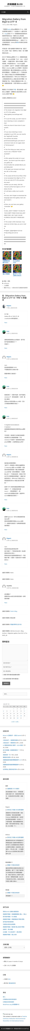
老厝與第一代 (6, 755)
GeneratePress (25, 1028)
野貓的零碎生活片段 (15, 624)
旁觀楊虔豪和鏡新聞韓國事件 (11, 764)
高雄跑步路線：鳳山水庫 (10, 934)
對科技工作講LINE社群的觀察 (15, 810)
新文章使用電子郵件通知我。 (11, 679)
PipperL (9, 305)
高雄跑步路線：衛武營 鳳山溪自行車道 (13, 927)
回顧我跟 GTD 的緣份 (13, 788)
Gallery (9, 29)
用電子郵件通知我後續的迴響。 (12, 674)
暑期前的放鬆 (6, 757)
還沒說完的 (12, 983)
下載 (14, 89)
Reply (5, 322)
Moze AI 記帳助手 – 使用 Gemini (12, 735)
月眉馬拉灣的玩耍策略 (9, 924)
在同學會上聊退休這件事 (10, 769)
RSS (9, 979)
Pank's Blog (13, 611)
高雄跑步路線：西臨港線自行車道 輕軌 (13, 919)
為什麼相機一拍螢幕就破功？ (11, 750)
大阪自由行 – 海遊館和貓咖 (10, 740)
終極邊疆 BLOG (15, 4)
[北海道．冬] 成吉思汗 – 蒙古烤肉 (12, 932)
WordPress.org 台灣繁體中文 (11, 1004)
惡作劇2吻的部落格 (8, 922)
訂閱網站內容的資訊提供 (10, 999)
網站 (17, 42)
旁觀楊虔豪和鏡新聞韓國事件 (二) (12, 760)
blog (6, 33)
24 (21, 715)
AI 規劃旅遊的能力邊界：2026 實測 (13, 745)
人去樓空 (6, 285)
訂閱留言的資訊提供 (8, 1002)
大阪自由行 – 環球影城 (9, 743)
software (6, 283)
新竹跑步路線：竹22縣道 (10, 916)
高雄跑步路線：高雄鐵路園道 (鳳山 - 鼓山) (15, 914)
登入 (4, 997)
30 (17, 718)
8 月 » (17, 722)
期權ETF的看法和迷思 (13, 865)
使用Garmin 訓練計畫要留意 (11, 911)
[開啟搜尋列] (28, 12)
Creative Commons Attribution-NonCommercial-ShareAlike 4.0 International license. (15, 1019)
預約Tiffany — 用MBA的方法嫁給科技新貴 (16, 287)
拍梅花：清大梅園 (8, 929)
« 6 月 (12, 722)
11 (24, 711)
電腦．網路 (7, 281)
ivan (8, 331)
